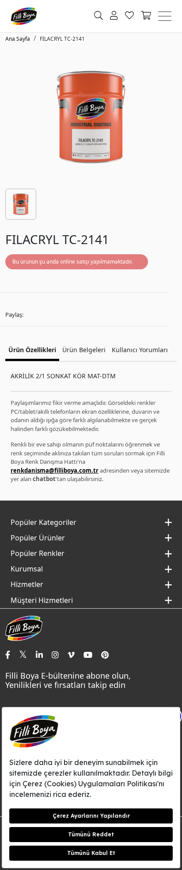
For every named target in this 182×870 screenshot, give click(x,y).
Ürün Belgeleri (84, 350)
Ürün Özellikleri (32, 350)
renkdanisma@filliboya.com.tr (55, 470)
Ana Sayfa (17, 39)
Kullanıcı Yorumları (140, 350)
